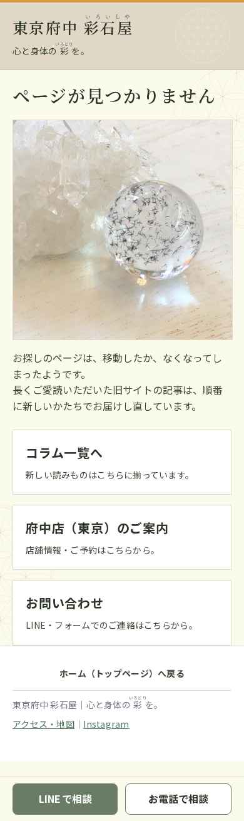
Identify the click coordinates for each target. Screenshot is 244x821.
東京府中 (73, 27)
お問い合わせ (65, 603)
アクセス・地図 (43, 724)
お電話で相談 (178, 798)
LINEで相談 (65, 798)
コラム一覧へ (64, 452)
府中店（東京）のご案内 (97, 528)
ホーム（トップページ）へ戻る (122, 673)
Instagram (106, 724)
